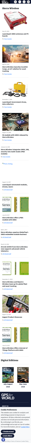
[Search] (19, 1)
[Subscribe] (15, 1)
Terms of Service (15, 441)
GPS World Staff (8, 189)
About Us (5, 406)
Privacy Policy (6, 441)
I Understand (8, 431)
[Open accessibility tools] (3, 440)
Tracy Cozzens (8, 39)
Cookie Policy (25, 427)
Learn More (7, 436)
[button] (28, 378)
